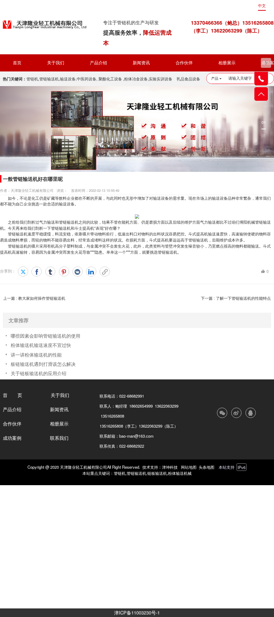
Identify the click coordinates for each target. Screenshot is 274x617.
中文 (262, 6)
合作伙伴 (184, 62)
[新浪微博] (236, 413)
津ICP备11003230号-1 (137, 612)
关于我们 (55, 62)
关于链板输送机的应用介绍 (38, 373)
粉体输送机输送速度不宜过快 (41, 345)
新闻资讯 (141, 62)
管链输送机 (68, 222)
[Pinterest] (64, 272)
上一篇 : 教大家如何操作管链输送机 (34, 298)
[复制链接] (105, 272)
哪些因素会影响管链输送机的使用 (45, 335)
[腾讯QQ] (250, 413)
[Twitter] (23, 272)
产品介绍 (98, 62)
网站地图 (189, 467)
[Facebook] (36, 272)
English (245, 6)
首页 (17, 62)
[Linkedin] (91, 272)
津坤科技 (170, 467)
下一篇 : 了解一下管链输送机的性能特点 (236, 298)
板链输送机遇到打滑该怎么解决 (43, 363)
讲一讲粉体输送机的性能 (36, 354)
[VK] (77, 272)
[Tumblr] (50, 272)
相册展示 (226, 62)
